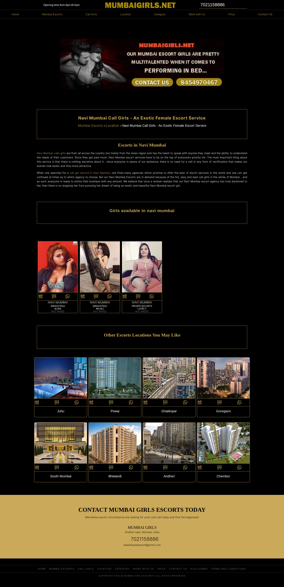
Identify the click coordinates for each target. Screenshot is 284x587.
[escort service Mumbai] (100, 268)
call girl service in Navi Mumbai (90, 172)
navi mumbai (58, 302)
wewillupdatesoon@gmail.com (142, 545)
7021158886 (144, 539)
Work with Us (197, 14)
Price (231, 14)
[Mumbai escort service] (58, 268)
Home (15, 14)
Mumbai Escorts (52, 14)
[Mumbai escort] (142, 268)
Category (160, 14)
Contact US (265, 14)
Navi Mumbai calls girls (51, 153)
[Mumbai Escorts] (139, 5)
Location (125, 14)
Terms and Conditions (228, 568)
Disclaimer (199, 568)
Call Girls (91, 14)
